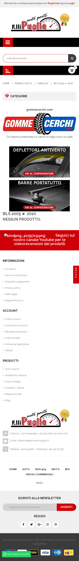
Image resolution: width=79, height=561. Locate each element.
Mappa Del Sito (13, 394)
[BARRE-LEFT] (39, 195)
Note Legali (11, 294)
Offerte (9, 350)
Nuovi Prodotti (13, 381)
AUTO (26, 469)
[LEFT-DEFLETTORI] (39, 161)
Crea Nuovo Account (16, 325)
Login (71, 3)
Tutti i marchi (12, 369)
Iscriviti (66, 507)
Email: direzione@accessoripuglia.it (29, 440)
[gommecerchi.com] (39, 124)
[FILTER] (76, 281)
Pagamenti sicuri (14, 300)
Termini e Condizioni (16, 275)
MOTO (56, 469)
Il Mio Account (13, 319)
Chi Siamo (10, 269)
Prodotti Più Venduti (16, 375)
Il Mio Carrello (12, 338)
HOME (13, 469)
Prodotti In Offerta (14, 387)
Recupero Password (16, 331)
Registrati (54, 3)
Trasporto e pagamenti (17, 281)
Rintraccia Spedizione (17, 344)
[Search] (72, 58)
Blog (7, 400)
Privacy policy (12, 287)
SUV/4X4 (40, 469)
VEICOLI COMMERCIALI (39, 474)
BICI (67, 469)
